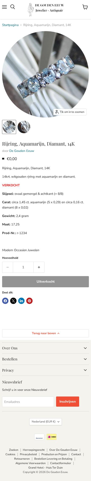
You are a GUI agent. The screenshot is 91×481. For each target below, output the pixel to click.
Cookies (10, 454)
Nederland (43, 422)
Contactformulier (60, 463)
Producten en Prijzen (54, 454)
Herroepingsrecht (34, 450)
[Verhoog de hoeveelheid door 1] (39, 267)
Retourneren (22, 459)
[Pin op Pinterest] (29, 301)
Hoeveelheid (10, 258)
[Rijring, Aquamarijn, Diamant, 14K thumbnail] (9, 127)
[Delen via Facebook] (5, 301)
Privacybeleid (28, 454)
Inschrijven (67, 401)
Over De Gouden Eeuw (63, 450)
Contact (76, 454)
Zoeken (13, 450)
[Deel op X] (13, 301)
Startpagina (10, 25)
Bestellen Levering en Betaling (53, 459)
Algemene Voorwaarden (30, 463)
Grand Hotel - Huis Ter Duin (45, 468)
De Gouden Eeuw (21, 151)
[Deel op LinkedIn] (21, 301)
